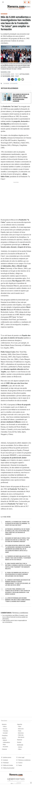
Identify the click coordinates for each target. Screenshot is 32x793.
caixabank (6, 83)
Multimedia (20, 745)
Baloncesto (21, 728)
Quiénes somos (7, 757)
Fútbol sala (20, 735)
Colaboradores (6, 742)
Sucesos (5, 728)
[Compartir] (9, 79)
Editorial (5, 740)
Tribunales (5, 730)
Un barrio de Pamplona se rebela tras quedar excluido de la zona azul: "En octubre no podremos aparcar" (17, 540)
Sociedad (5, 733)
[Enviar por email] (22, 79)
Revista (19, 742)
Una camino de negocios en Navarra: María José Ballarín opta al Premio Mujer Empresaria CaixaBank (21, 98)
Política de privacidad (8, 768)
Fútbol (19, 726)
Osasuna (4, 749)
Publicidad (6, 762)
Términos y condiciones (20, 613)
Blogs (4, 744)
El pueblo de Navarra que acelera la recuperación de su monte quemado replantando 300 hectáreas (17, 574)
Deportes (19, 724)
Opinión (4, 738)
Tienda (20, 765)
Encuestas (5, 746)
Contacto (5, 760)
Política (4, 726)
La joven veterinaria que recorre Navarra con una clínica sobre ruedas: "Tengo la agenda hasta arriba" (17, 599)
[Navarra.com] (16, 6)
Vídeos (19, 749)
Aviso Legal (21, 757)
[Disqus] (16, 647)
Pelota (19, 730)
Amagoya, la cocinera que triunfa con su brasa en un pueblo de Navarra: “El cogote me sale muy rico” (17, 523)
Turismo (20, 762)
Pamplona (5, 735)
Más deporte (21, 737)
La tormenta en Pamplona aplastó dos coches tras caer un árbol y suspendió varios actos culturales (18, 558)
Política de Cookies (8, 765)
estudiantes (13, 83)
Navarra (4, 724)
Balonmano (21, 733)
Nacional (19, 740)
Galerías (20, 747)
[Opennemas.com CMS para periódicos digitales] (15, 781)
